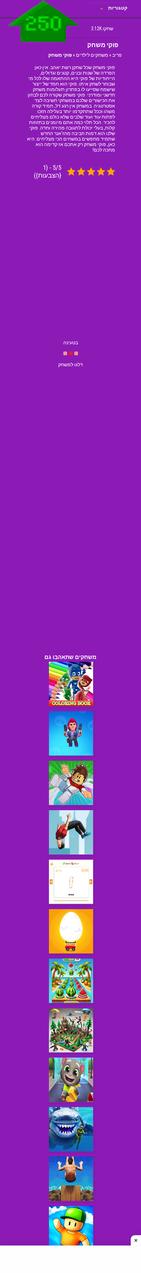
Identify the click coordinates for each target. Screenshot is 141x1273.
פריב (117, 55)
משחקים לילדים (92, 55)
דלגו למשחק (70, 364)
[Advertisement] (70, 265)
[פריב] (43, 43)
